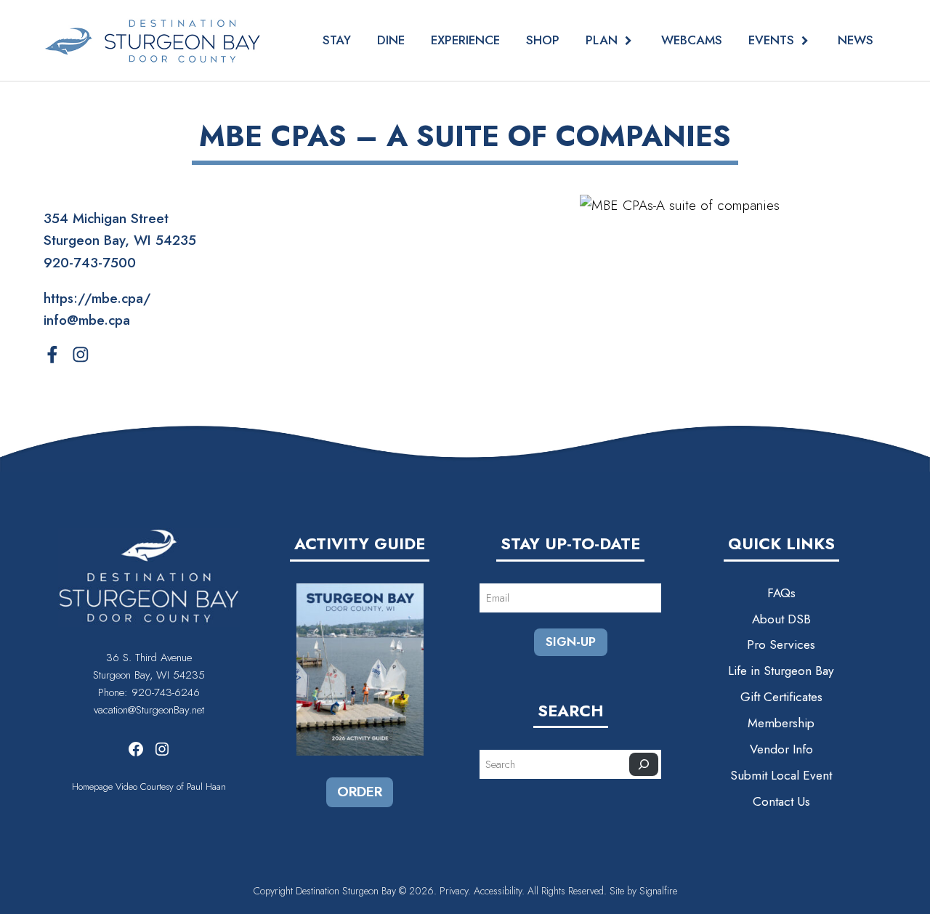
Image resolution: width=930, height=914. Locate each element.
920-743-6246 (166, 692)
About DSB (781, 619)
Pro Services (781, 644)
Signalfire (658, 890)
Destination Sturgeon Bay (346, 890)
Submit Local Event (781, 775)
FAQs (781, 593)
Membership (781, 723)
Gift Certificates (781, 696)
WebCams (691, 40)
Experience (465, 40)
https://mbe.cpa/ (97, 298)
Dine (391, 40)
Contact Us (781, 801)
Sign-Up (571, 641)
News (855, 40)
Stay (337, 40)
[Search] (643, 764)
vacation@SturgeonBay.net (149, 710)
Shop (542, 40)
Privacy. (455, 890)
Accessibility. (500, 890)
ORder (359, 791)
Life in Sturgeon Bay (781, 670)
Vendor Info (781, 749)
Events (771, 40)
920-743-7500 (90, 262)
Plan (602, 40)
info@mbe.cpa (87, 320)
